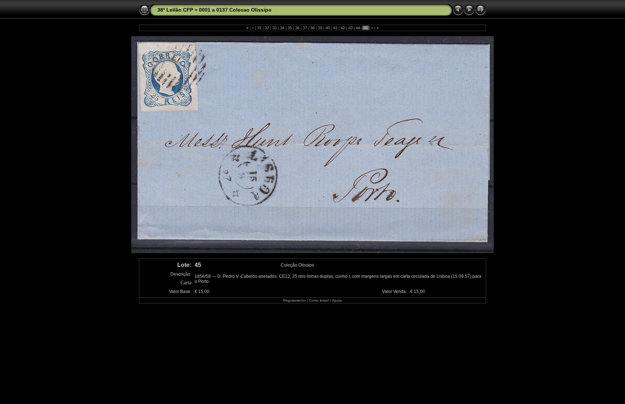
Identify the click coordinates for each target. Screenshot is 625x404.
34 (282, 28)
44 (358, 28)
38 (312, 28)
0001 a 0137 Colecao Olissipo (235, 10)
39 (320, 28)
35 (289, 28)
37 (305, 28)
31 (259, 28)
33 (274, 28)
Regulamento (294, 300)
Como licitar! (319, 300)
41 (335, 28)
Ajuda (337, 300)
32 (267, 28)
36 (297, 28)
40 (327, 28)
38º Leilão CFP (175, 10)
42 (343, 28)
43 (350, 28)
